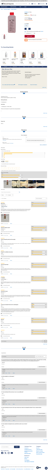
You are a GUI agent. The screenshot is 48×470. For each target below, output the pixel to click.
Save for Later (34, 15)
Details (42, 31)
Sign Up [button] (16, 446)
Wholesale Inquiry (27, 453)
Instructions (15, 66)
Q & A (42, 66)
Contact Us (26, 448)
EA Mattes (26, 12)
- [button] (25, 28)
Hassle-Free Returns (33, 84)
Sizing (24, 66)
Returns (25, 458)
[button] (29, 4)
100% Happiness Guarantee (22, 84)
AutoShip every (30, 33)
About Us (37, 448)
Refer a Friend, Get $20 (40, 452)
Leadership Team (39, 449)
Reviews (33, 66)
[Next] (46, 57)
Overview (5, 66)
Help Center (26, 457)
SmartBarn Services (28, 449)
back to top (44, 87)
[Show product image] (12, 23)
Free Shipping (26, 460)
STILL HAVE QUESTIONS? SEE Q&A (8, 84)
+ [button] (29, 28)
